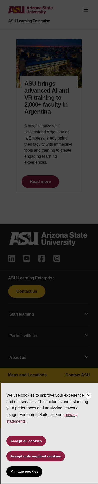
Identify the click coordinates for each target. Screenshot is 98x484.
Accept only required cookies (35, 456)
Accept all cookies (26, 441)
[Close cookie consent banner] (88, 395)
